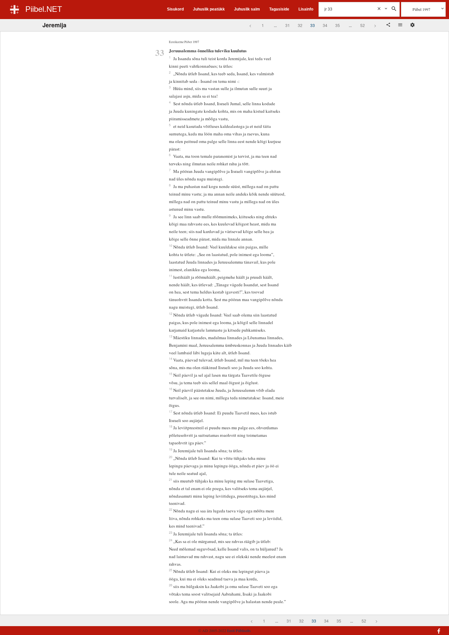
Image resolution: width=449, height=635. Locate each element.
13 (170, 336)
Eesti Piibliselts (239, 630)
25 (170, 570)
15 (170, 373)
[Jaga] (389, 25)
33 (312, 25)
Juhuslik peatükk (209, 9)
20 (170, 457)
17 (170, 411)
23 (170, 532)
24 (170, 540)
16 (170, 389)
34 (325, 25)
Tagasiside (279, 9)
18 (170, 426)
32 (300, 25)
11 (170, 275)
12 (170, 313)
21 (170, 479)
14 (170, 358)
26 (170, 585)
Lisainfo (305, 9)
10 (170, 245)
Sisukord (175, 9)
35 (337, 25)
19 (170, 449)
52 (362, 25)
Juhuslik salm (247, 9)
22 (170, 509)
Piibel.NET (43, 9)
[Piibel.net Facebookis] (404, 628)
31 (287, 25)
